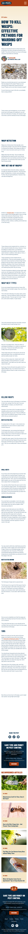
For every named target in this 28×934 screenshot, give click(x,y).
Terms (21, 919)
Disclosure (14, 921)
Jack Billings (12, 57)
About (6, 919)
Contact (11, 919)
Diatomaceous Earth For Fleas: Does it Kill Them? (13, 798)
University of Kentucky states (11, 638)
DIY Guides (4, 17)
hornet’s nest (10, 212)
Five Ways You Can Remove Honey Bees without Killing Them (14, 852)
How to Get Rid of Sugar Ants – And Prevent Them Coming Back (12, 825)
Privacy (17, 919)
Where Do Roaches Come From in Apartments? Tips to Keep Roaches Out (14, 880)
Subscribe (14, 764)
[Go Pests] (6, 3)
